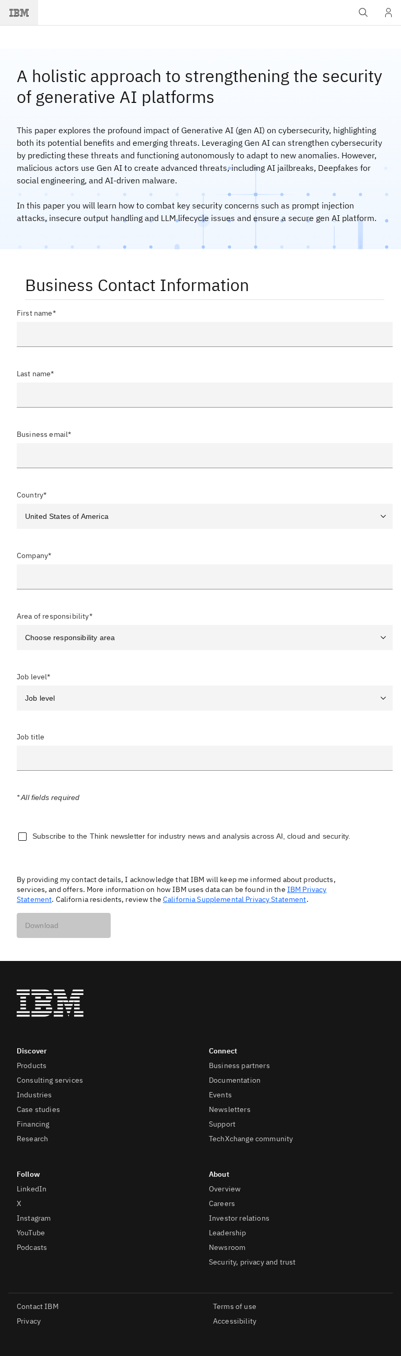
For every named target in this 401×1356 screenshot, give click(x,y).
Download (41, 925)
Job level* (34, 676)
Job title (30, 737)
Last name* (35, 373)
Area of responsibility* (54, 616)
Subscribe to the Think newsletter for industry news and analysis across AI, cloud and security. (191, 836)
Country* (31, 495)
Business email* (44, 434)
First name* (36, 313)
